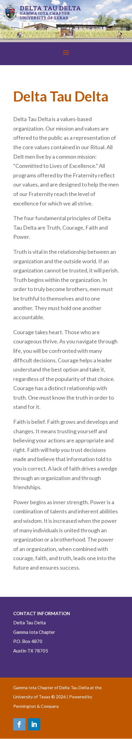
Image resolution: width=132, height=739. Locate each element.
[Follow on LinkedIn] (34, 724)
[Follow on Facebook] (19, 724)
